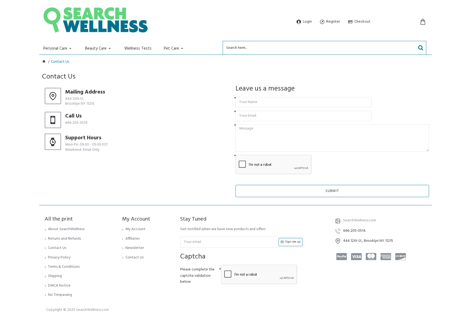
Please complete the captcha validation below (197, 275)
